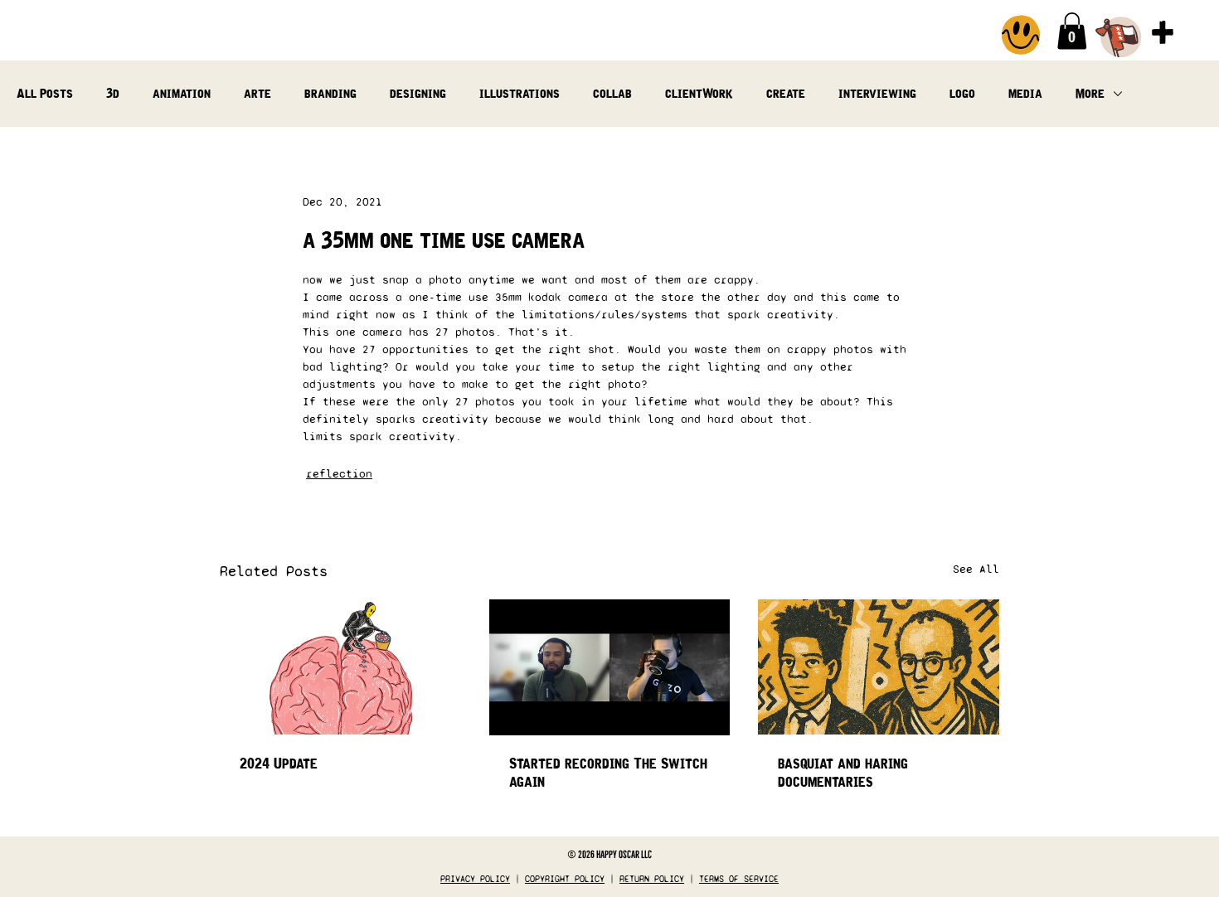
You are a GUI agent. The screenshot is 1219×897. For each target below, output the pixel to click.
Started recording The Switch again (608, 772)
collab (612, 93)
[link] (1071, 31)
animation (182, 93)
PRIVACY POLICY (475, 879)
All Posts (45, 93)
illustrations (519, 93)
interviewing (877, 93)
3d (112, 93)
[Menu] (1162, 32)
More (1090, 93)
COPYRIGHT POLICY (565, 879)
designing (418, 93)
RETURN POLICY (651, 879)
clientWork (699, 93)
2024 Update (279, 763)
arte (257, 93)
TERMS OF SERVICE (739, 879)
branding (330, 93)
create (785, 93)
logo (962, 93)
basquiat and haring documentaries (843, 772)
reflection (339, 474)
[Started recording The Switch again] (610, 667)
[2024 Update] (340, 667)
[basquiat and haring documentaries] (878, 667)
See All (976, 569)
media (1025, 93)
